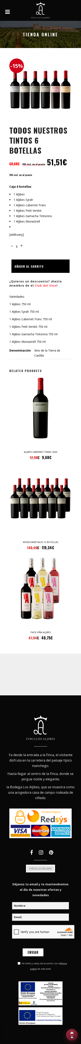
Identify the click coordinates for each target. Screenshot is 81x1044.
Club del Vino (45, 285)
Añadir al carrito (29, 266)
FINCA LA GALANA (40, 868)
